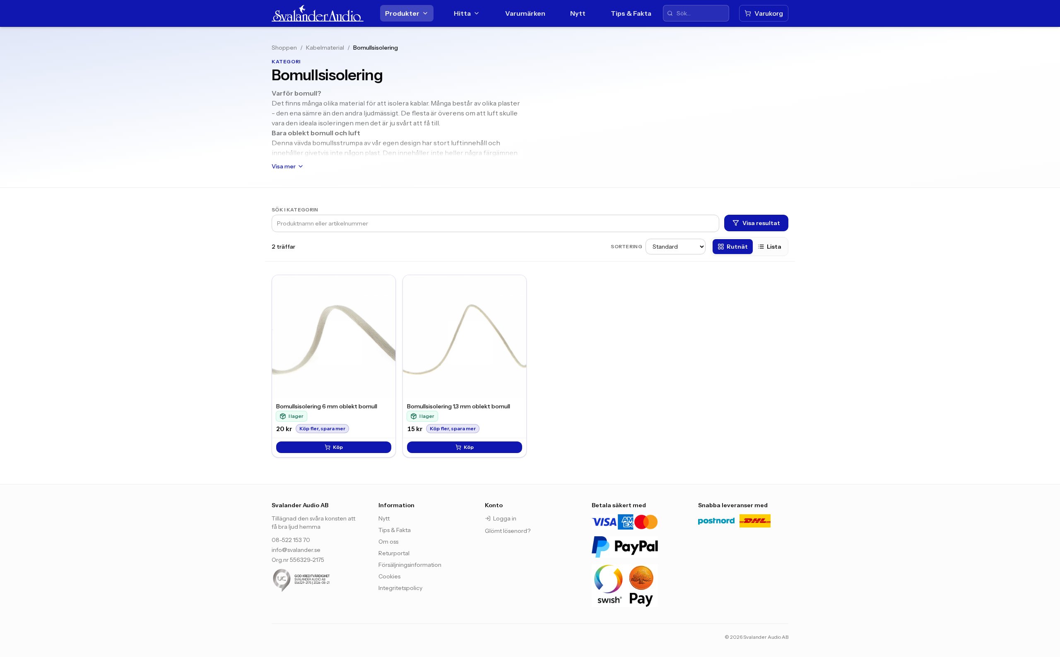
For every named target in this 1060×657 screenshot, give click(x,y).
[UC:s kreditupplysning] (317, 580)
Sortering (626, 246)
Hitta (462, 13)
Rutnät (737, 246)
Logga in (504, 518)
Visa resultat (761, 223)
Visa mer (284, 166)
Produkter (402, 13)
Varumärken (525, 13)
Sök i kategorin (295, 209)
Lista (774, 246)
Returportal (394, 553)
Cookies (389, 576)
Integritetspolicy (400, 588)
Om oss (388, 541)
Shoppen (284, 47)
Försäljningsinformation (409, 564)
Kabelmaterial (325, 47)
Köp (338, 447)
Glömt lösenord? (507, 531)
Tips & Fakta (631, 13)
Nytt (577, 13)
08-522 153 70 (291, 540)
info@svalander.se (296, 550)
